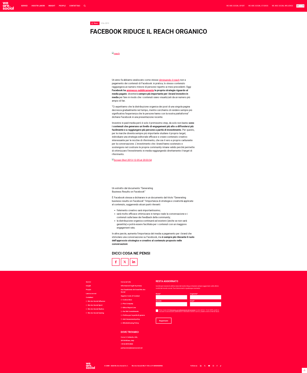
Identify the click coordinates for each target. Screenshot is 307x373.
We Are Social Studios (258, 6)
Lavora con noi (91, 293)
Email (192, 301)
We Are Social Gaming (96, 313)
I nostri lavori (38, 6)
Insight (51, 6)
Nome (158, 294)
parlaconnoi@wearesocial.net (131, 348)
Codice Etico (127, 300)
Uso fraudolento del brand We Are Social (133, 291)
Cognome (194, 294)
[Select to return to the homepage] (6, 5)
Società (158, 301)
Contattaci (74, 6)
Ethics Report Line (129, 307)
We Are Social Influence (282, 6)
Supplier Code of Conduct (130, 296)
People (62, 6)
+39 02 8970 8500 (127, 344)
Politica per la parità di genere (134, 315)
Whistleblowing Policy (131, 323)
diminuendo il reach (169, 79)
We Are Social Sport (235, 6)
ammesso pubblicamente (140, 90)
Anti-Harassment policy (131, 319)
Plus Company (128, 303)
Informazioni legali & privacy (131, 286)
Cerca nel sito (126, 282)
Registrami (163, 321)
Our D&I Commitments (131, 311)
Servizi (24, 6)
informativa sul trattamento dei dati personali (182, 310)
